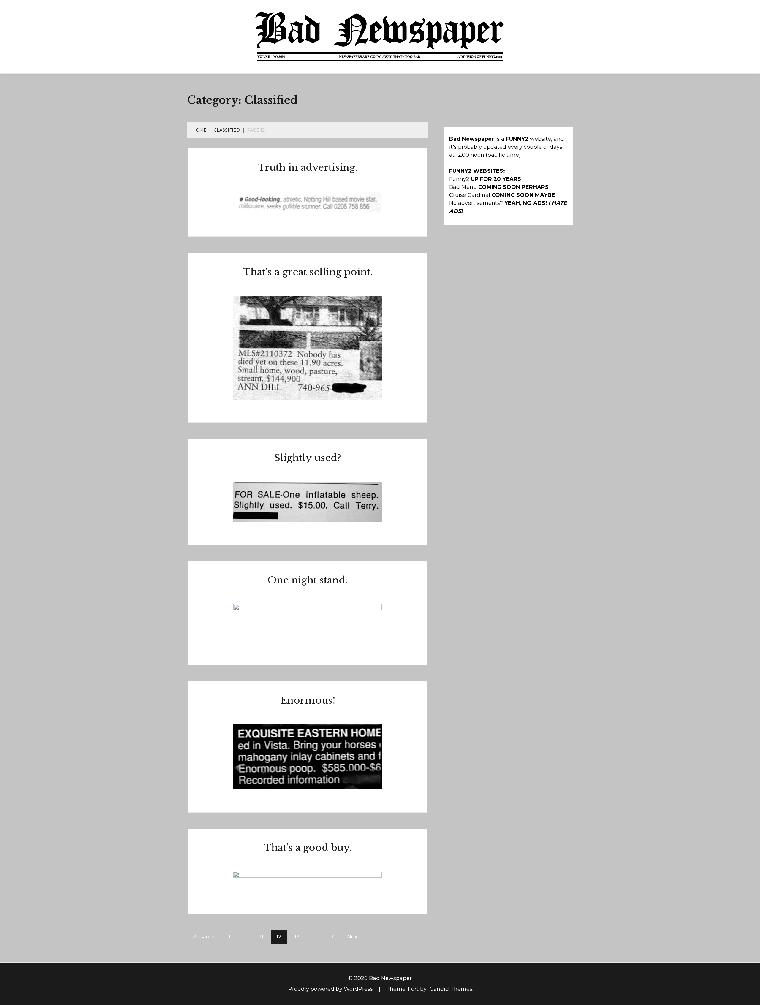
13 (297, 936)
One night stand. (307, 580)
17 (331, 936)
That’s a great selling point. (308, 272)
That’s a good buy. (308, 848)
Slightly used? (307, 458)
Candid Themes (451, 989)
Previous (204, 936)
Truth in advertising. (307, 167)
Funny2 (459, 179)
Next (353, 936)
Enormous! (307, 700)
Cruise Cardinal (469, 195)
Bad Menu (463, 187)
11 (261, 936)
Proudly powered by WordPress (331, 989)
